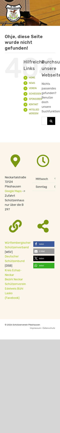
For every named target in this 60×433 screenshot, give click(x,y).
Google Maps (13, 191)
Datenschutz (49, 328)
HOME (32, 77)
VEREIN (33, 88)
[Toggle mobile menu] (53, 9)
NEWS (32, 83)
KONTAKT (33, 104)
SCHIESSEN (35, 93)
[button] (44, 244)
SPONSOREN (35, 99)
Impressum (36, 328)
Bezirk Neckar (14, 279)
